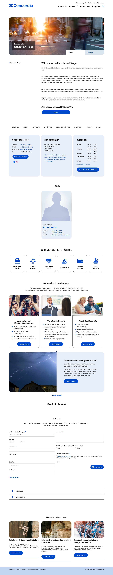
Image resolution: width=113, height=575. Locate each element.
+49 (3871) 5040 (25, 144)
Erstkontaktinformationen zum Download (55, 160)
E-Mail (11, 469)
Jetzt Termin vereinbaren (89, 169)
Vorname (12, 447)
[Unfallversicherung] (56, 305)
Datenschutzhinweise (64, 456)
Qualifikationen (63, 127)
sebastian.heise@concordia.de (55, 155)
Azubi (56, 112)
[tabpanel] (25, 321)
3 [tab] (55, 395)
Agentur (15, 127)
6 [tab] (60, 395)
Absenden (99, 467)
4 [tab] (57, 395)
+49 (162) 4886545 (26, 147)
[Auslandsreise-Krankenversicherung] (24, 305)
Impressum (43, 569)
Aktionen (48, 127)
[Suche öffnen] (103, 7)
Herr (12, 442)
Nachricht (59, 432)
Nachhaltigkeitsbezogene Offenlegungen (28, 569)
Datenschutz (12, 569)
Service (72, 6)
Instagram (17, 162)
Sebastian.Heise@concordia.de (60, 235)
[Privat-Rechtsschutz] (87, 305)
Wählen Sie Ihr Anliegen (17, 432)
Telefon (11, 462)
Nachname (13, 454)
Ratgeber (96, 6)
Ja (59, 448)
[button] (17, 263)
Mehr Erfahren (71, 381)
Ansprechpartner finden (84, 3)
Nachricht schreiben (20, 157)
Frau (22, 442)
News (98, 127)
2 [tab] (54, 395)
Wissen (89, 127)
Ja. (59, 462)
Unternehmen (84, 6)
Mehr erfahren (24, 344)
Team (25, 127)
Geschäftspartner (98, 3)
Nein (78, 448)
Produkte (62, 6)
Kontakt (78, 127)
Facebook (14, 162)
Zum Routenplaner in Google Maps (55, 157)
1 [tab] (56, 351)
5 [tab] (59, 395)
